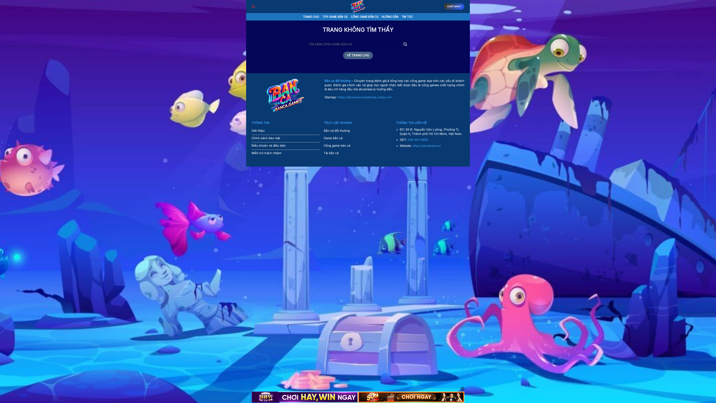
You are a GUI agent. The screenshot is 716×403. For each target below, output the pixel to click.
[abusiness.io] (358, 6)
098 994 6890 (418, 140)
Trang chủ (311, 16)
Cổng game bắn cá (364, 16)
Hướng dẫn (390, 16)
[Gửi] (405, 44)
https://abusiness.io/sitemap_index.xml (364, 97)
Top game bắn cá (335, 16)
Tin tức (407, 16)
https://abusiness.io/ (426, 146)
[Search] (253, 6)
